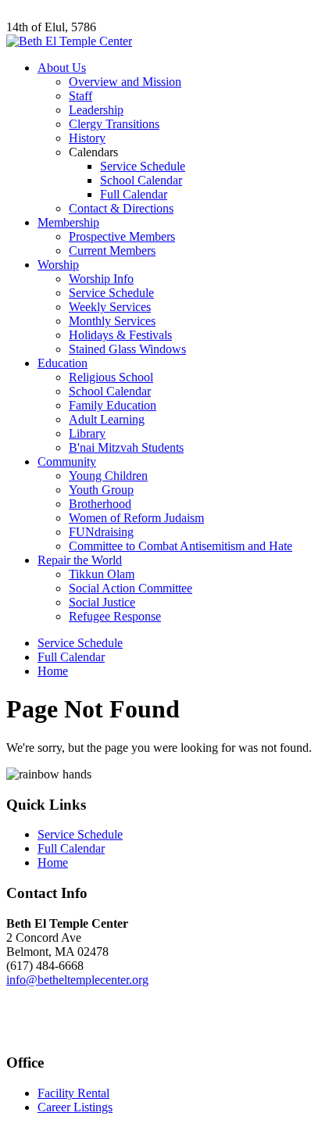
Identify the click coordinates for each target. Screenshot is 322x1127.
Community (67, 461)
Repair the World (80, 560)
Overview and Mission (125, 81)
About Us (62, 67)
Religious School (111, 377)
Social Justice (102, 602)
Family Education (112, 405)
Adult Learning (107, 419)
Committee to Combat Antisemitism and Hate (180, 546)
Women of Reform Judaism (136, 517)
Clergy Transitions (114, 124)
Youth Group (101, 489)
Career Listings (75, 1107)
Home (53, 671)
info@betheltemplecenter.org (77, 979)
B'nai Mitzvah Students (126, 447)
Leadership (96, 109)
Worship (58, 264)
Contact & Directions (121, 208)
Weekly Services (110, 306)
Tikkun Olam (101, 574)
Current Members (112, 250)
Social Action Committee (130, 588)
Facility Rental (73, 1093)
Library (87, 433)
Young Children (108, 475)
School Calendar (141, 180)
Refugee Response (115, 616)
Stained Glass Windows (127, 349)
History (87, 138)
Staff (80, 95)
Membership (68, 222)
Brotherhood (100, 503)
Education (63, 363)
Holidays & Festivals (120, 335)
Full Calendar (133, 194)
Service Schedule (142, 166)
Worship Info (101, 278)
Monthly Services (112, 320)
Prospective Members (122, 236)
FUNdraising (101, 531)
